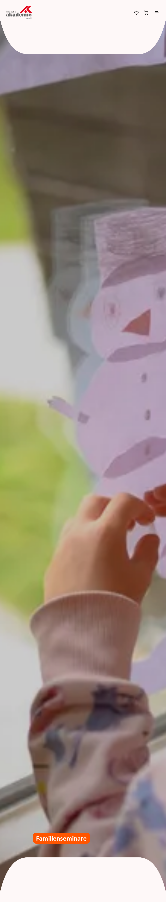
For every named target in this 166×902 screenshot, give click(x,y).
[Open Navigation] (156, 13)
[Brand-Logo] (19, 12)
